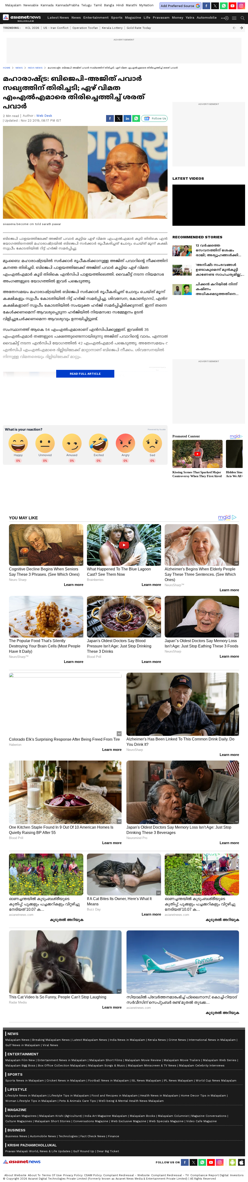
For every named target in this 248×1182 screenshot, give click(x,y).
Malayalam (13, 5)
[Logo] (23, 18)
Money (177, 17)
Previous (234, 28)
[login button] (228, 18)
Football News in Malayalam (108, 1080)
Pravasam (161, 17)
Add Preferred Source (177, 6)
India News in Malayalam (127, 1040)
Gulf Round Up (83, 1151)
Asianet (21, 1162)
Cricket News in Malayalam (65, 1080)
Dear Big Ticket (108, 1151)
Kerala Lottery (112, 28)
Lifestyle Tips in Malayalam (69, 1095)
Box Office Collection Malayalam (61, 1065)
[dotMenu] (223, 18)
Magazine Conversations (208, 1116)
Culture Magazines (18, 1121)
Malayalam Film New (20, 1060)
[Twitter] (215, 5)
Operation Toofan (85, 28)
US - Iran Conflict (55, 28)
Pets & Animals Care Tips (77, 1101)
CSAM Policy (93, 1175)
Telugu (86, 5)
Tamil (97, 5)
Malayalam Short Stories (52, 1121)
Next (241, 28)
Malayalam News (17, 1040)
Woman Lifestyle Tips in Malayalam (31, 1101)
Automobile (207, 17)
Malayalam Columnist (173, 1116)
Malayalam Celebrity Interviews (202, 1065)
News (76, 17)
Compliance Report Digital (209, 1175)
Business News (16, 1136)
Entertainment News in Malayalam (62, 1060)
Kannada (47, 5)
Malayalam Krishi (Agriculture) (60, 1116)
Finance (113, 1136)
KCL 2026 (32, 28)
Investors (237, 1175)
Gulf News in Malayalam (22, 1045)
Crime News (177, 1040)
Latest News (58, 17)
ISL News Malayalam (146, 1080)
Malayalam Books (142, 1116)
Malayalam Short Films (105, 1060)
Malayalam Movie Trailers (182, 1060)
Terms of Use (52, 1175)
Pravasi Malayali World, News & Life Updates (37, 1151)
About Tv (34, 1175)
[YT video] (232, 5)
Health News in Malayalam (159, 1095)
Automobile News (43, 1136)
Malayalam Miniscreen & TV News (152, 1065)
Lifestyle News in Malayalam (26, 1095)
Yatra (190, 17)
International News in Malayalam (212, 1040)
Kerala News (157, 1040)
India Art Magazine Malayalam (106, 1116)
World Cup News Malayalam (216, 1080)
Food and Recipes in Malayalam (115, 1095)
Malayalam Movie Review (143, 1060)
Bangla (109, 5)
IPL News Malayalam (178, 1080)
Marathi (131, 5)
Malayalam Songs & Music (106, 1065)
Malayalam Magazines (21, 1116)
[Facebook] (206, 5)
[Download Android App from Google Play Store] (232, 1162)
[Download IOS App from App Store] (241, 1162)
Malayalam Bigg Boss (20, 1065)
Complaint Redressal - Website (126, 1175)
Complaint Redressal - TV (170, 1175)
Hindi (120, 5)
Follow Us (159, 118)
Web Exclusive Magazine (128, 1121)
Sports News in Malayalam (24, 1080)
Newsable (31, 5)
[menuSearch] (243, 18)
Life (147, 17)
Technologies (68, 1136)
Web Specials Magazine (166, 1121)
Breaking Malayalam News (51, 1040)
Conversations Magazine (90, 1121)
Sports (117, 17)
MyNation (146, 5)
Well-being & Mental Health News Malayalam (131, 1101)
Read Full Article (85, 373)
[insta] (241, 5)
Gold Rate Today (139, 28)
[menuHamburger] (234, 18)
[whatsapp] (224, 5)
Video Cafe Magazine (201, 1121)
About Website (15, 1175)
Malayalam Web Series (219, 1060)
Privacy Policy (73, 1175)
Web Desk (44, 115)
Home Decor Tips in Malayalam (203, 1095)
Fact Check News (92, 1136)
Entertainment (95, 17)
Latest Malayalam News (89, 1040)
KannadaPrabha (67, 5)
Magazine (133, 17)
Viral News (50, 1045)
